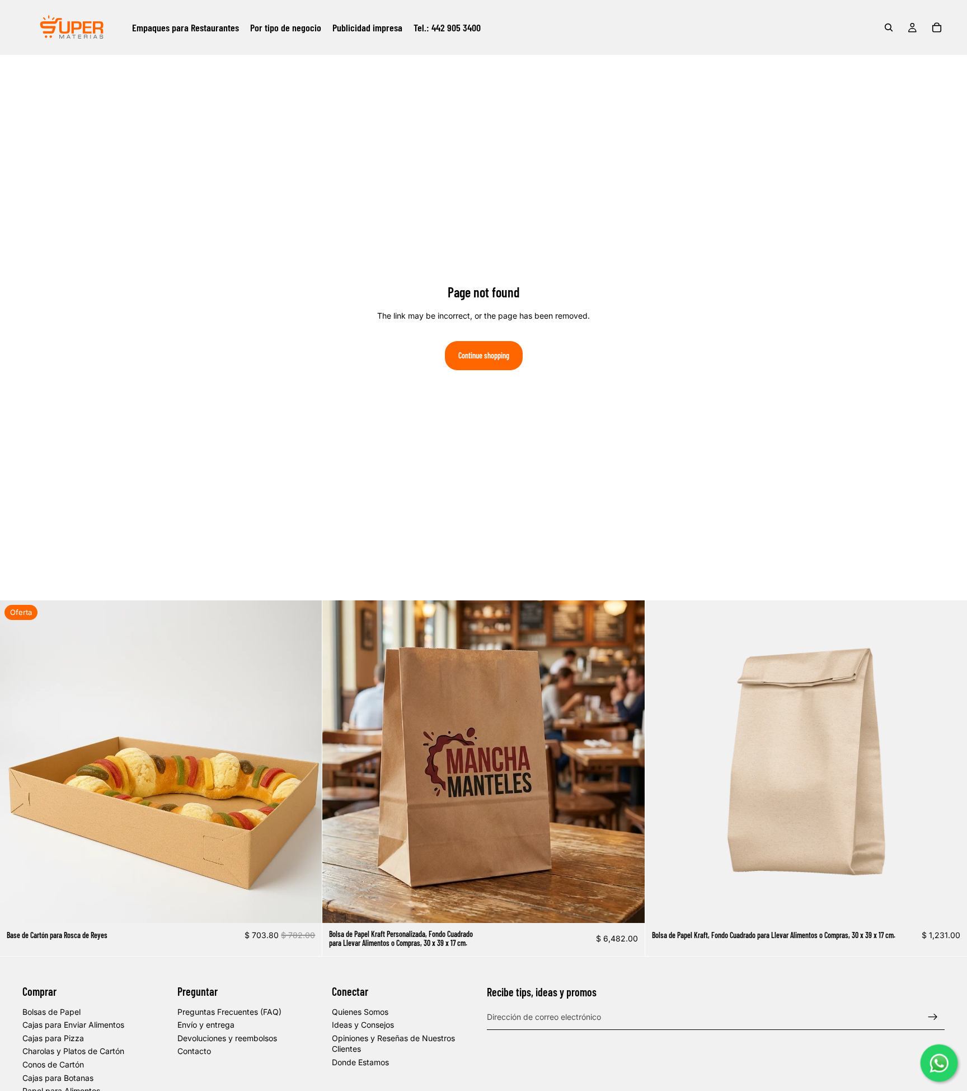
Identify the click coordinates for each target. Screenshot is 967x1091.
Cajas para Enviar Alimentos (73, 1024)
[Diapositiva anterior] (17, 761)
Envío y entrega (205, 1024)
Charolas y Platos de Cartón (73, 1051)
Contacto (194, 1051)
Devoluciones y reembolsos (227, 1038)
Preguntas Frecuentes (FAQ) (229, 1012)
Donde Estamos (360, 1062)
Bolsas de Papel (51, 1012)
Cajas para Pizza (53, 1038)
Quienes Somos (360, 1012)
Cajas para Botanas (57, 1078)
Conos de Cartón (53, 1064)
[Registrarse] (933, 1017)
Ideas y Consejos (363, 1024)
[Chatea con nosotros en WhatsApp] (939, 1063)
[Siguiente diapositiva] (305, 761)
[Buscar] (888, 27)
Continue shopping (483, 355)
